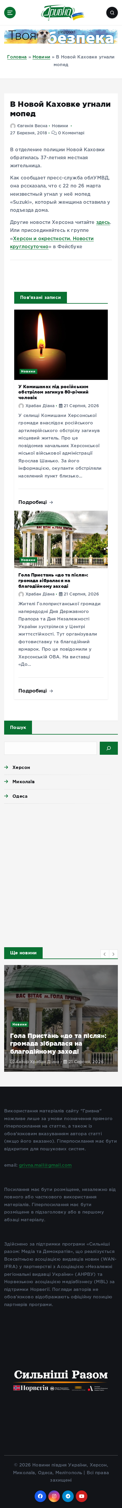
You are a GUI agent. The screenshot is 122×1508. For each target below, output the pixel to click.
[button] (104, 954)
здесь (103, 222)
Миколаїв (23, 781)
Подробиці (33, 502)
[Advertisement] (61, 874)
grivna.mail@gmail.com (45, 1165)
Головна (17, 57)
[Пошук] (109, 748)
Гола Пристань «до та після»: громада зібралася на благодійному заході (53, 580)
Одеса (20, 796)
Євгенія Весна (32, 126)
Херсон (21, 767)
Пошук (18, 727)
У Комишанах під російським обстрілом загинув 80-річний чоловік (53, 392)
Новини (41, 57)
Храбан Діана (39, 406)
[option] (61, 1018)
